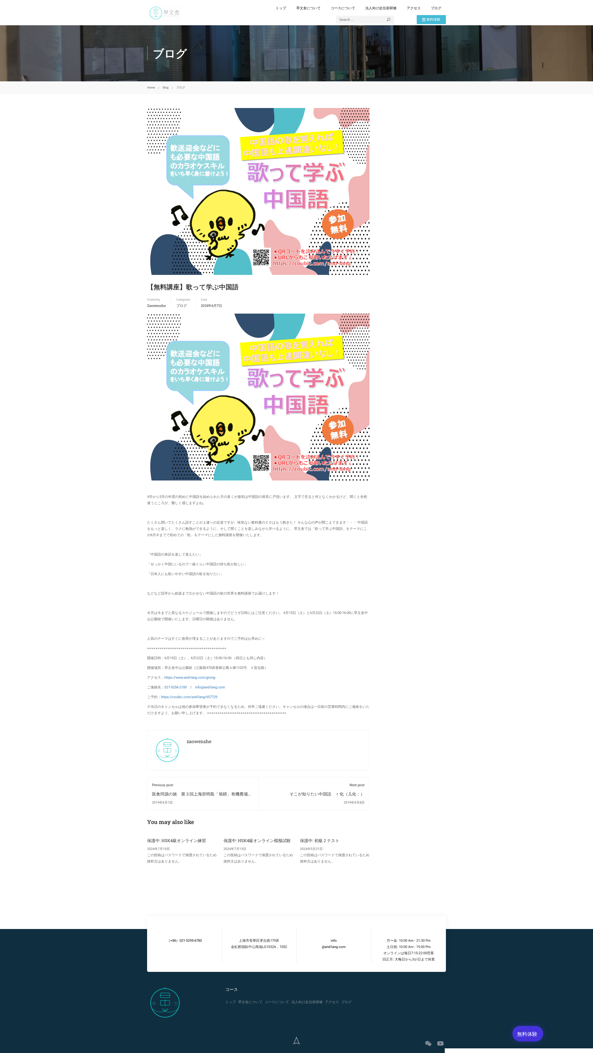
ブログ (436, 8)
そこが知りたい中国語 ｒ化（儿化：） (327, 794)
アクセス (414, 8)
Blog (165, 87)
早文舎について (308, 8)
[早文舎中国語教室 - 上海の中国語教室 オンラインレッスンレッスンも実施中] (164, 13)
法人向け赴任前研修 (381, 8)
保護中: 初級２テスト (319, 840)
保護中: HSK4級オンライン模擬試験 (257, 840)
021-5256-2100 (175, 687)
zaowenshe (156, 305)
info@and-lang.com (210, 687)
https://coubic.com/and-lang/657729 (189, 697)
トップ (281, 8)
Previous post (162, 785)
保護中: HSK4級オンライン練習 (176, 840)
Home (151, 87)
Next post (357, 785)
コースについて (343, 8)
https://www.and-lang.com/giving (189, 677)
